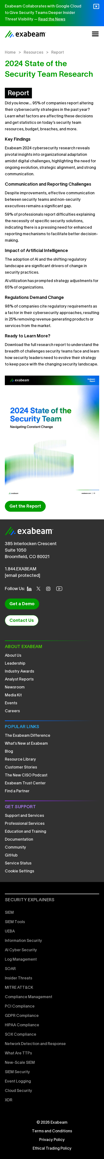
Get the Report (25, 506)
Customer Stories (21, 767)
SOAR (10, 969)
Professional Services (25, 823)
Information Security (23, 941)
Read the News (51, 19)
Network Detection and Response (35, 1044)
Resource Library (20, 759)
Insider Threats (18, 978)
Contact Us (21, 621)
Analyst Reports (19, 679)
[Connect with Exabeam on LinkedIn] (31, 588)
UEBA (10, 931)
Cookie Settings (19, 871)
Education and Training (25, 831)
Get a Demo (22, 604)
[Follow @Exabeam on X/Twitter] (40, 589)
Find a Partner (17, 791)
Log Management (21, 959)
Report (57, 52)
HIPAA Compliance (22, 1025)
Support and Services (24, 816)
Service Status (18, 863)
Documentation (19, 839)
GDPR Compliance (22, 1016)
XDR (8, 1100)
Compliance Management (28, 997)
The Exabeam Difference (27, 735)
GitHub (11, 855)
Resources (33, 52)
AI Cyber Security (21, 950)
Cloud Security (18, 1091)
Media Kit (13, 695)
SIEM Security (17, 1072)
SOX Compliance (20, 1034)
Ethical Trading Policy (52, 1148)
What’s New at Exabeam (26, 743)
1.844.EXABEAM (20, 569)
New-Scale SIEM (20, 1063)
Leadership (15, 663)
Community (15, 847)
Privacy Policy (52, 1140)
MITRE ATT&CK (19, 987)
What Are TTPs (18, 1053)
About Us (13, 655)
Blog (9, 751)
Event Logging (18, 1081)
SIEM (9, 912)
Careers (12, 711)
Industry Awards (19, 671)
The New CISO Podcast (26, 775)
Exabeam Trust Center (25, 783)
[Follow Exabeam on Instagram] (49, 589)
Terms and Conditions (52, 1131)
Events (11, 703)
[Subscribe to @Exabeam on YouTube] (60, 589)
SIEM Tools (15, 922)
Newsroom (15, 687)
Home (10, 52)
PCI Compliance (20, 1006)
